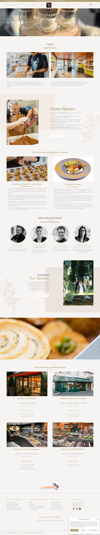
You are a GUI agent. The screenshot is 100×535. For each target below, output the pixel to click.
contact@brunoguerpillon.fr (81, 506)
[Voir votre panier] (89, 5)
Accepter (74, 530)
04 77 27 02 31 (74, 456)
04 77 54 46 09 (74, 405)
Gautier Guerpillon (39, 245)
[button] (97, 519)
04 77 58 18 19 (28, 405)
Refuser (83, 530)
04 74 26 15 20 (28, 456)
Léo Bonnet (61, 245)
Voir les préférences (93, 530)
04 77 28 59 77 (78, 505)
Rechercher (8, 5)
